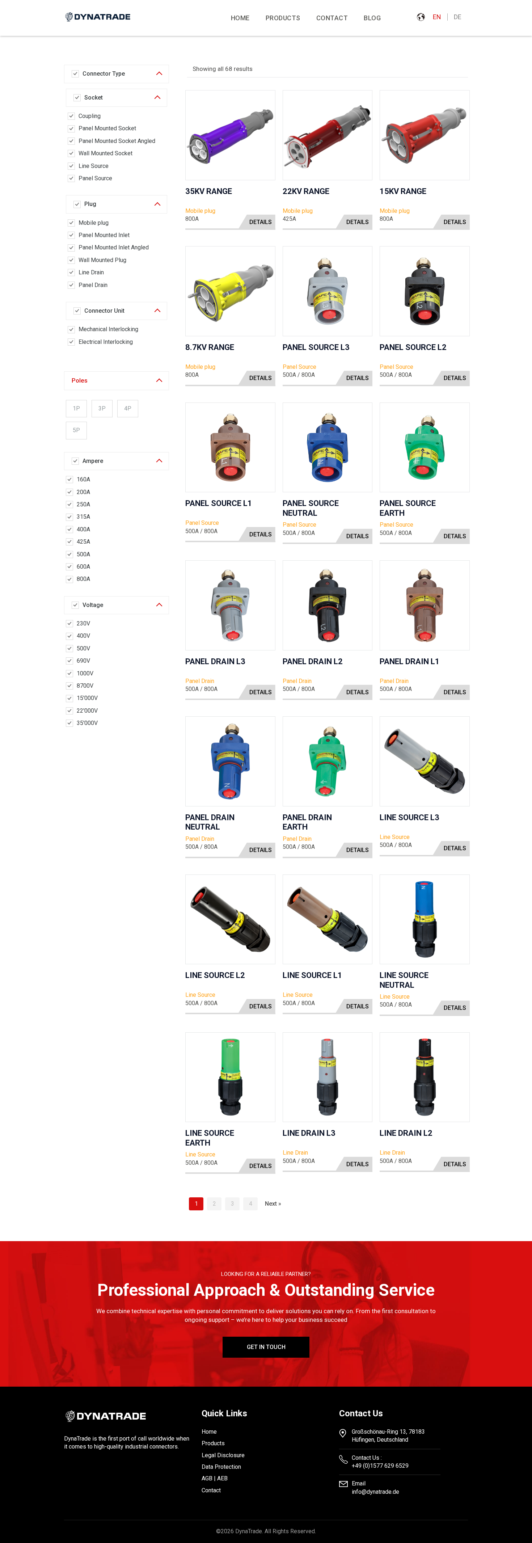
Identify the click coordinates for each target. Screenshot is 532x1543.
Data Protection (221, 1466)
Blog (372, 18)
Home (240, 18)
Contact (332, 18)
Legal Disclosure (223, 1455)
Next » (273, 1203)
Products (213, 1443)
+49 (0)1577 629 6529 (380, 1465)
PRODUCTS (283, 18)
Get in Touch (266, 1347)
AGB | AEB (215, 1478)
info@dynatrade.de (375, 1491)
